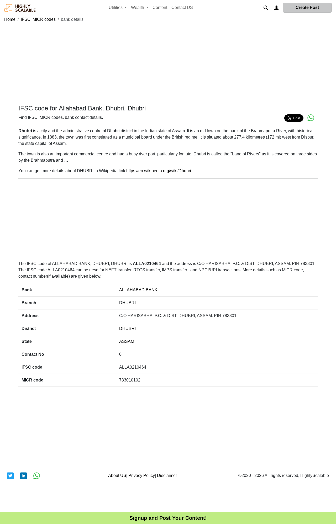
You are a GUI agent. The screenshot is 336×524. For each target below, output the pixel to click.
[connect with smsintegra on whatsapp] (39, 479)
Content (160, 7)
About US (117, 475)
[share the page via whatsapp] (310, 117)
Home (9, 19)
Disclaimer (167, 475)
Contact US (182, 7)
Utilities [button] (116, 7)
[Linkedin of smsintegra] (26, 479)
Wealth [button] (138, 7)
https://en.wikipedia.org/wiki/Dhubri (158, 171)
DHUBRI (127, 328)
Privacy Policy (141, 475)
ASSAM (126, 341)
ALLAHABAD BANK (138, 290)
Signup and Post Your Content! (168, 518)
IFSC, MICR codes (38, 19)
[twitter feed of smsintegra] (13, 479)
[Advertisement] (168, 63)
